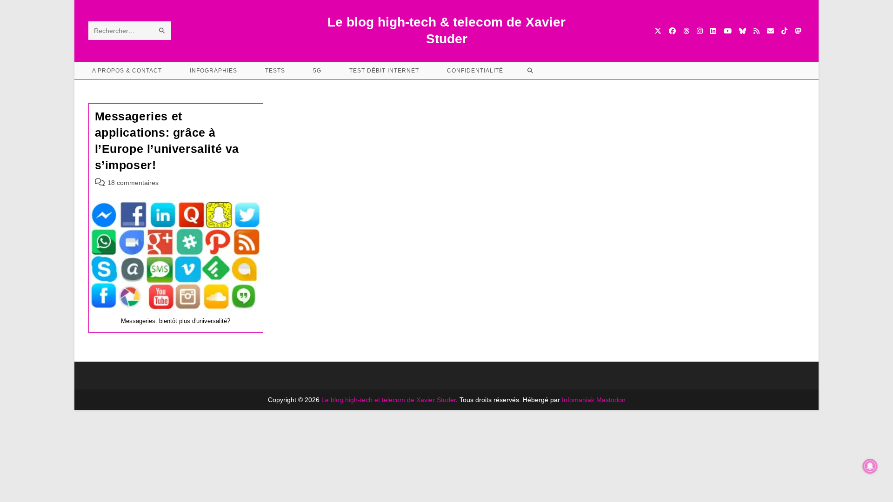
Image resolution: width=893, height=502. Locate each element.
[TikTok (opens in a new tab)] (784, 30)
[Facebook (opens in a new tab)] (672, 30)
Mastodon (611, 399)
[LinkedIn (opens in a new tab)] (713, 30)
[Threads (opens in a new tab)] (686, 30)
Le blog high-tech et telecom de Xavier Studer (388, 399)
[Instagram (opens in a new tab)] (699, 30)
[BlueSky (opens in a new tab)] (742, 30)
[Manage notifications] (870, 466)
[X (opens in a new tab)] (658, 30)
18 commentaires (133, 182)
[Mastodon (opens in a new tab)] (798, 30)
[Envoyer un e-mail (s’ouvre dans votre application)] (770, 30)
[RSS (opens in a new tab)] (756, 30)
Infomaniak (578, 399)
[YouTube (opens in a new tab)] (727, 30)
